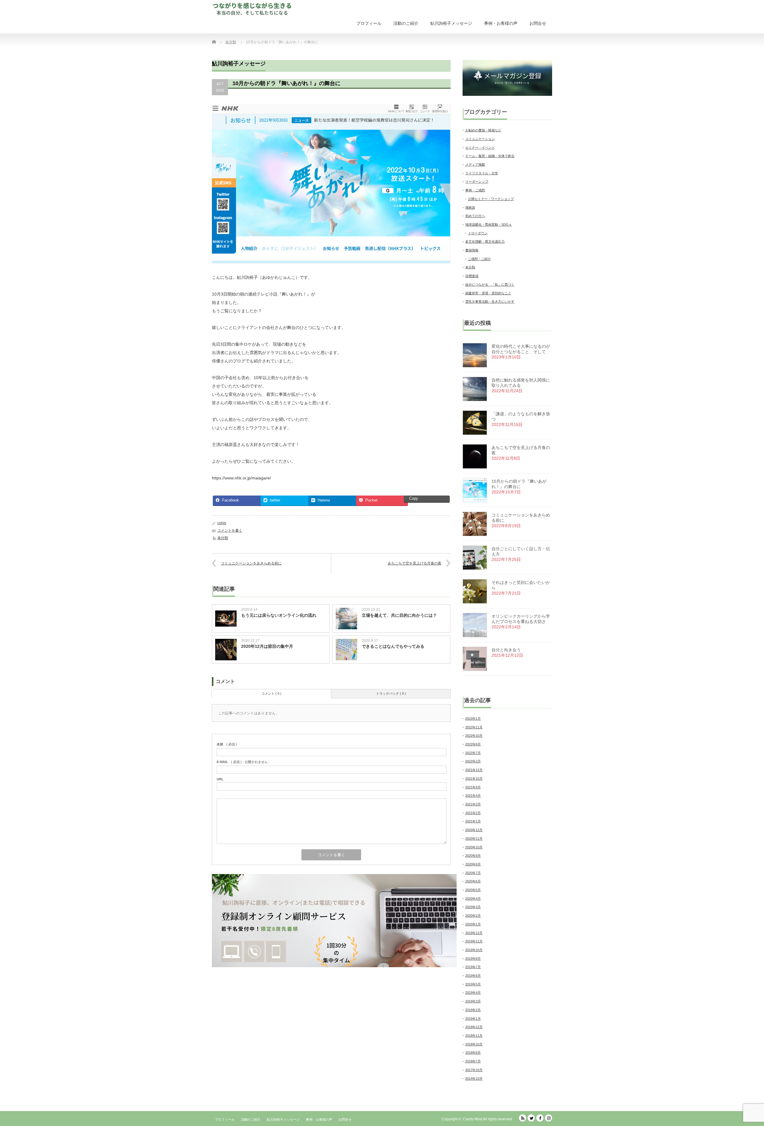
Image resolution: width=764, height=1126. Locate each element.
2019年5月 (473, 984)
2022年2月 (473, 761)
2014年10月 (474, 1078)
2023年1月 (473, 718)
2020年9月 (473, 855)
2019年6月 (473, 975)
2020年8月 (473, 864)
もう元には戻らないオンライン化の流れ (278, 615)
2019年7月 (473, 967)
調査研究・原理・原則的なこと (488, 293)
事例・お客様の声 (500, 23)
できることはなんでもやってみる (393, 646)
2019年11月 (474, 941)
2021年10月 (474, 778)
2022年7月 (473, 753)
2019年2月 (473, 1010)
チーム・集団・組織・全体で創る (490, 156)
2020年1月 (473, 924)
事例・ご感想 (475, 190)
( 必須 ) (227, 744)
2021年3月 (473, 804)
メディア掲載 (475, 164)
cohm (221, 523)
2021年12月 (474, 770)
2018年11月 (474, 1035)
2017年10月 (474, 1070)
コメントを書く (229, 530)
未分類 (222, 538)
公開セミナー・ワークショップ (491, 199)
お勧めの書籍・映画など (483, 130)
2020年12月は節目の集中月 (267, 646)
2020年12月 (474, 830)
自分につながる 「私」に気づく (490, 284)
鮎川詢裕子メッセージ (451, 23)
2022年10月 (474, 735)
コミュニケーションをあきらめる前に (251, 563)
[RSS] (522, 1118)
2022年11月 (474, 727)
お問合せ (537, 23)
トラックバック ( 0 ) (391, 693)
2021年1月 (473, 821)
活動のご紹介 (405, 23)
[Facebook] (539, 1118)
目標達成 (471, 276)
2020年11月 (474, 838)
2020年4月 (473, 898)
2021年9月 (473, 787)
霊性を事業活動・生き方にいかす (490, 301)
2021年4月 (473, 795)
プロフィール (368, 23)
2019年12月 (474, 933)
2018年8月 (473, 1052)
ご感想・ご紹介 (479, 259)
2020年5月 (473, 890)
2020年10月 (474, 847)
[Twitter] (531, 1118)
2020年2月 (473, 915)
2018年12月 (474, 1027)
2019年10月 (474, 950)
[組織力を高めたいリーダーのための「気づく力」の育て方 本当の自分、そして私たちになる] (253, 9)
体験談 (470, 207)
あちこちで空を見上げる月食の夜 (414, 563)
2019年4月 (473, 992)
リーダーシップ (476, 181)
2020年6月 (473, 881)
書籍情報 (471, 250)
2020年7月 (473, 873)
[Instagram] (548, 1118)
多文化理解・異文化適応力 (485, 241)
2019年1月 (473, 1018)
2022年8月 (473, 744)
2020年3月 (473, 907)
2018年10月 (474, 1044)
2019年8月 (473, 958)
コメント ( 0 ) (271, 693)
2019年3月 (473, 1001)
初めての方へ (475, 216)
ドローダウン (478, 233)
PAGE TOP (742, 1085)
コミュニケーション (480, 139)
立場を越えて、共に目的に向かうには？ (399, 615)
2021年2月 (473, 813)
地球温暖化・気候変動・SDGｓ (488, 224)
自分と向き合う (506, 649)
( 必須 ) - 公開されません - (243, 762)
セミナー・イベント (480, 147)
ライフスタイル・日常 (481, 173)
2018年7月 (473, 1061)
